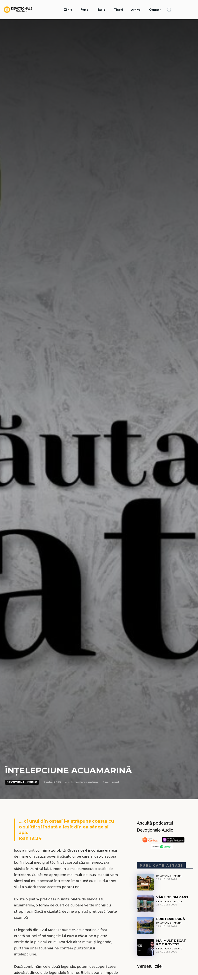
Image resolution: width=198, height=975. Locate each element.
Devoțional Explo (22, 782)
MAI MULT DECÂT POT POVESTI (171, 942)
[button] (169, 9)
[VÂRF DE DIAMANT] (145, 903)
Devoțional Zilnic (169, 948)
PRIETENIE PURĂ (170, 919)
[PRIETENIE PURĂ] (145, 925)
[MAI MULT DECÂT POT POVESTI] (145, 947)
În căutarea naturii (84, 782)
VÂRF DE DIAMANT (172, 897)
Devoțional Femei (169, 876)
